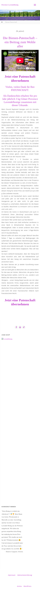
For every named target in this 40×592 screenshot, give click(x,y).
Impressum (11, 575)
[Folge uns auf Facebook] (16, 327)
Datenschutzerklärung (24, 575)
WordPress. (28, 586)
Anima (19, 586)
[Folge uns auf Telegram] (23, 327)
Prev (3, 559)
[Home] (2, 22)
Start (11, 555)
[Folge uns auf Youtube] (20, 327)
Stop (13, 555)
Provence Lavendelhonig (9, 5)
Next (37, 559)
